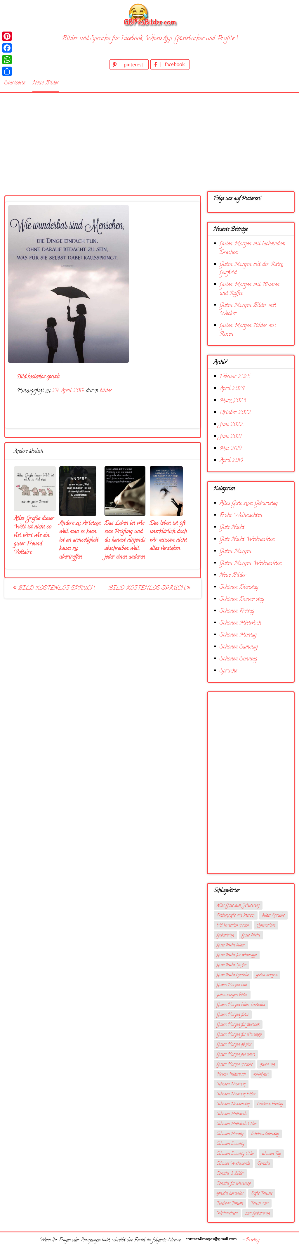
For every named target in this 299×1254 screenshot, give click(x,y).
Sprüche (228, 671)
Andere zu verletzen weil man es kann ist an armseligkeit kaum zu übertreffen (80, 540)
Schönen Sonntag (238, 659)
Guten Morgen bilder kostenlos (241, 1005)
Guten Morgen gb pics (234, 1045)
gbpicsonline (266, 925)
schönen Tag (271, 1154)
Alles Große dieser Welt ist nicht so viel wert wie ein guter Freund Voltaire (34, 535)
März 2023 (233, 401)
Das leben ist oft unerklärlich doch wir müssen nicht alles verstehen (168, 536)
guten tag (267, 1065)
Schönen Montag (238, 635)
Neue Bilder (45, 83)
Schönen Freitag (237, 611)
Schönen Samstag (239, 647)
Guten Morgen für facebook (238, 1025)
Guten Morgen (235, 551)
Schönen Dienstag (239, 587)
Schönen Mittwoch (240, 623)
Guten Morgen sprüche (235, 1065)
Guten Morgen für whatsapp (239, 1035)
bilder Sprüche (273, 916)
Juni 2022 (231, 425)
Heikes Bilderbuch (231, 1074)
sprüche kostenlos (230, 1194)
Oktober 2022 (235, 413)
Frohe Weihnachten (241, 515)
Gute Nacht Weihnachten (247, 539)
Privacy (252, 1240)
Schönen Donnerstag (242, 599)
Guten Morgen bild (232, 985)
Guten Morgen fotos (233, 1015)
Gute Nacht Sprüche (233, 975)
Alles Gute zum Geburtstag (249, 503)
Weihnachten (227, 1213)
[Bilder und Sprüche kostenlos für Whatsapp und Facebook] (149, 15)
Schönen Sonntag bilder (235, 1154)
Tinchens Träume (230, 1204)
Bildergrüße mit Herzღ (236, 916)
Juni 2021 (230, 437)
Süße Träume (261, 1194)
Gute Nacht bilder (231, 945)
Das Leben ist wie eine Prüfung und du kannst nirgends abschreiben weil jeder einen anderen (125, 540)
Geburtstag (225, 935)
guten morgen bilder (232, 995)
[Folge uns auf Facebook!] (170, 69)
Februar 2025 (235, 377)
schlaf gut (261, 1074)
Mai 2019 (230, 449)
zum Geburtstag (257, 1213)
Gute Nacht (232, 527)
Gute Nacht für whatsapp (237, 955)
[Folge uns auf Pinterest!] (129, 69)
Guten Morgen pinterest (236, 1055)
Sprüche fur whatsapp (234, 1184)
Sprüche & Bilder (230, 1174)
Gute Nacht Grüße (231, 965)
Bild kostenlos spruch (55, 588)
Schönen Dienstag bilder (236, 1094)
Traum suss (260, 1204)
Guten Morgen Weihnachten (251, 563)
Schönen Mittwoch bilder (236, 1124)
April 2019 (231, 461)
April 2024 (232, 389)
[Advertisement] (149, 137)
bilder (106, 391)
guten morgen (266, 975)
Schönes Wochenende (233, 1164)
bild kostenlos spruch (233, 925)
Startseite (14, 83)
